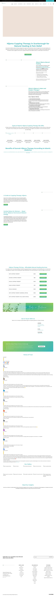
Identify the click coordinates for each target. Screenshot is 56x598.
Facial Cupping (37, 140)
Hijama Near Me (48, 566)
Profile (35, 581)
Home (21, 566)
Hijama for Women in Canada (48, 570)
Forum (35, 583)
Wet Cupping (9, 140)
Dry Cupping (18, 140)
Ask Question (35, 579)
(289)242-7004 (6, 574)
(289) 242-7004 (40, 333)
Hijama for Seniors (48, 574)
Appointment (21, 567)
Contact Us (34, 566)
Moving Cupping (28, 140)
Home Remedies (21, 570)
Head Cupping (46, 140)
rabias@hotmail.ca (40, 330)
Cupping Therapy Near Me (48, 567)
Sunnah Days (22, 572)
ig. (4, 577)
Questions (34, 576)
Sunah (21, 571)
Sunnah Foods (21, 574)
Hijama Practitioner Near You (48, 577)
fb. (3, 577)
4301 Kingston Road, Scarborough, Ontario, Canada (41, 325)
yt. (5, 577)
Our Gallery (21, 575)
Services (35, 567)
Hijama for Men (48, 571)
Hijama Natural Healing (8, 594)
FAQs (21, 576)
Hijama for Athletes (48, 572)
